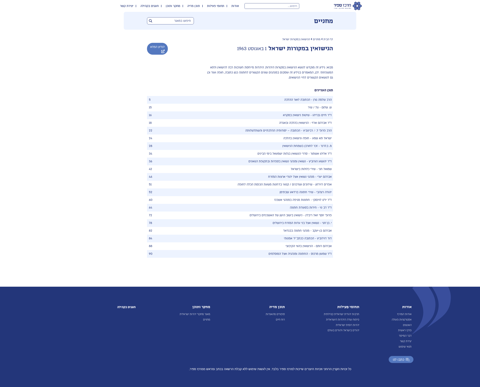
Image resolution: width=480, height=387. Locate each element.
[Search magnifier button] (150, 20)
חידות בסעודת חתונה (303, 208)
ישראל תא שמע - (320, 138)
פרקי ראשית (405, 330)
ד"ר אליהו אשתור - (320, 154)
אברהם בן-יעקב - (320, 231)
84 (150, 238)
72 (150, 215)
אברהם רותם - (322, 246)
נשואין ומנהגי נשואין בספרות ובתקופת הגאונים (277, 161)
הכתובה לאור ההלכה (297, 100)
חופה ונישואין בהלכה (296, 138)
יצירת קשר (126, 6)
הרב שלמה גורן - (321, 100)
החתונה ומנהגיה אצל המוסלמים (288, 254)
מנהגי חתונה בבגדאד (296, 231)
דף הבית (328, 39)
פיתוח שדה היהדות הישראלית (342, 319)
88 (150, 246)
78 (150, 223)
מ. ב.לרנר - (325, 146)
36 (150, 161)
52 (150, 192)
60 (150, 200)
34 (150, 154)
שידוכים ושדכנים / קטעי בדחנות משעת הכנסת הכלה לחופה (275, 184)
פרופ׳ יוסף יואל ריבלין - (317, 215)
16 (150, 115)
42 (150, 169)
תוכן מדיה (193, 6)
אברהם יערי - (323, 177)
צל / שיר (313, 107)
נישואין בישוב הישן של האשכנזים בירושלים (276, 215)
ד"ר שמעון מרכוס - (320, 254)
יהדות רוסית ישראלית (347, 325)
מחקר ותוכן (173, 6)
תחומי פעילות (215, 6)
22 (150, 130)
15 (150, 107)
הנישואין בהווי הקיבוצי (299, 246)
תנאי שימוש (405, 346)
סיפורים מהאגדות (275, 314)
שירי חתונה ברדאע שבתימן (296, 192)
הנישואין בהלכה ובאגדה (294, 123)
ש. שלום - (325, 107)
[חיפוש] (247, 6)
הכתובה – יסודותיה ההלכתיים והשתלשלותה (272, 130)
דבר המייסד (405, 336)
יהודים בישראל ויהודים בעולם (343, 330)
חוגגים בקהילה (149, 6)
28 (150, 146)
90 (150, 254)
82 (150, 231)
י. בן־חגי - (325, 223)
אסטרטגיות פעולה (402, 319)
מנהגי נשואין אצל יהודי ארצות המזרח (291, 177)
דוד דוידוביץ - (323, 238)
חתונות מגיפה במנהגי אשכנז (292, 200)
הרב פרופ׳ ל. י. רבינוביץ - (316, 130)
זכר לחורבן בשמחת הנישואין (300, 146)
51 (150, 184)
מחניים (316, 39)
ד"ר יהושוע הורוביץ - (319, 161)
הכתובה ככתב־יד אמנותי (299, 238)
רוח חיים (280, 319)
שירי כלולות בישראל (303, 169)
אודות (235, 6)
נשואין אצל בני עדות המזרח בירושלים (296, 223)
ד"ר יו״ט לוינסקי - (321, 200)
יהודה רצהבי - (322, 192)
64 (150, 208)
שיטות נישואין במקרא (296, 115)
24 (150, 138)
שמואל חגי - (324, 169)
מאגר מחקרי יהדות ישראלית (195, 314)
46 (150, 177)
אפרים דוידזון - (322, 184)
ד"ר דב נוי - (324, 208)
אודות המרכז (404, 314)
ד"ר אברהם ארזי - (320, 123)
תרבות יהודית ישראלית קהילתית (341, 314)
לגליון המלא (157, 47)
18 (150, 123)
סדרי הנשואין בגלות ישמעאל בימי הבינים (282, 154)
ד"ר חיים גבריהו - (321, 115)
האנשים (407, 325)
